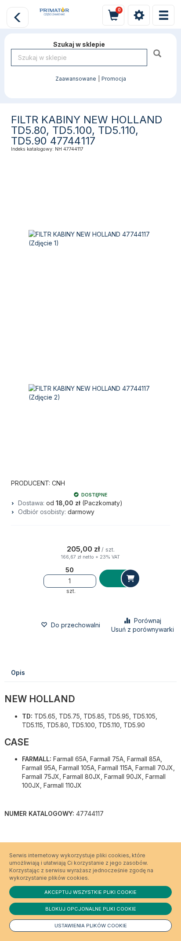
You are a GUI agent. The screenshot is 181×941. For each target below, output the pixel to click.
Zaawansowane (75, 79)
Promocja (113, 79)
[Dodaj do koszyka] (119, 578)
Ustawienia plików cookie (90, 925)
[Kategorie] (163, 15)
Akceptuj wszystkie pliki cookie (90, 892)
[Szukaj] (158, 53)
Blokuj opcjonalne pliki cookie (90, 909)
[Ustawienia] (139, 15)
